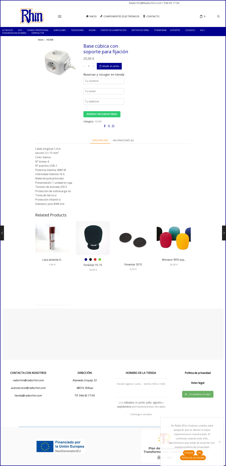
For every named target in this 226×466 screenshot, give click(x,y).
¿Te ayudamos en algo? (200, 394)
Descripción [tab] (100, 140)
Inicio (41, 39)
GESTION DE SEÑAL (140, 30)
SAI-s (202, 30)
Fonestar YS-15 (93, 265)
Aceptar (189, 452)
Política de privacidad (193, 457)
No (199, 452)
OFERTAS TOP (37, 33)
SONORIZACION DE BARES (14, 33)
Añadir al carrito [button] (52, 239)
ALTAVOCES (7, 30)
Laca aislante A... (52, 259)
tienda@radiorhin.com (28, 395)
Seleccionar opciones (93, 239)
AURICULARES (60, 30)
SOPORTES (175, 30)
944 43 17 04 (87, 395)
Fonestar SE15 (133, 264)
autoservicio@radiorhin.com (28, 388)
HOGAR (92, 30)
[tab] (100, 140)
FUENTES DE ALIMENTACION (113, 30)
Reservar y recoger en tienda (102, 114)
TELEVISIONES (77, 30)
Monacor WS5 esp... (174, 259)
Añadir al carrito (110, 66)
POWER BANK (160, 30)
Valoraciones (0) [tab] (123, 140)
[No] (219, 441)
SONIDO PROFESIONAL (37, 30)
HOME (49, 39)
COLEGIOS (190, 30)
